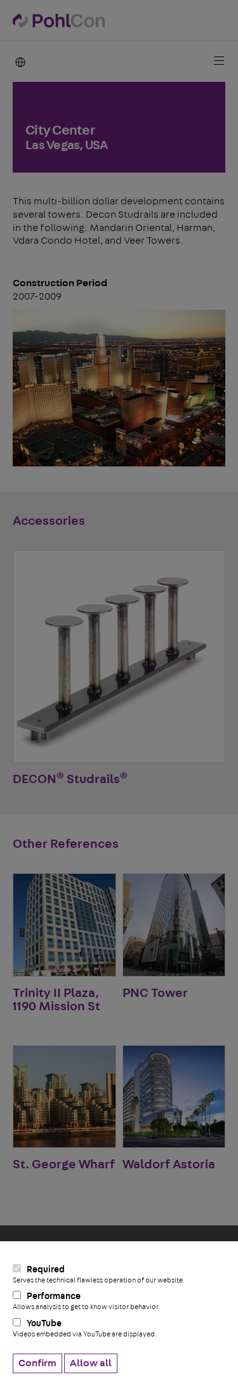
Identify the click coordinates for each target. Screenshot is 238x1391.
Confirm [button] (37, 1363)
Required (99, 1274)
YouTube (85, 1328)
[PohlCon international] (20, 61)
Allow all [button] (91, 1363)
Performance (86, 1301)
